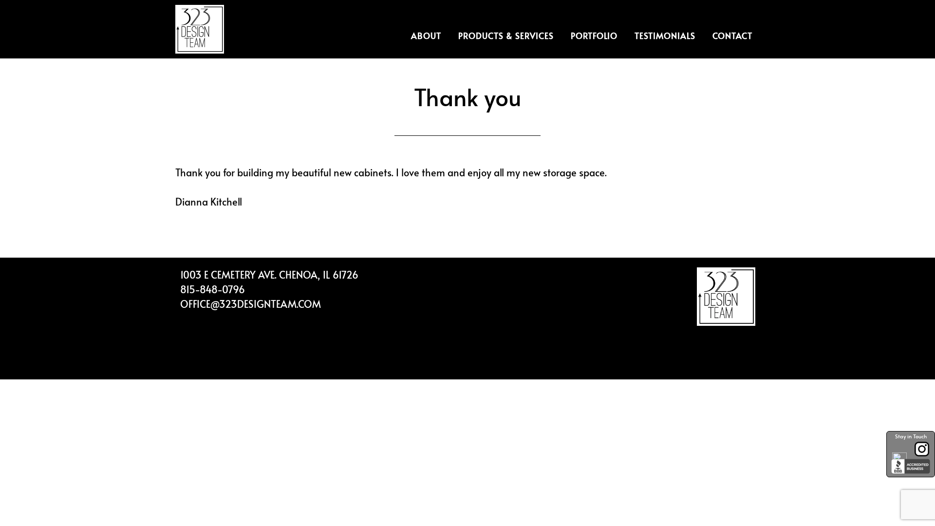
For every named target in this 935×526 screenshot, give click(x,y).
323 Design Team (224, 29)
